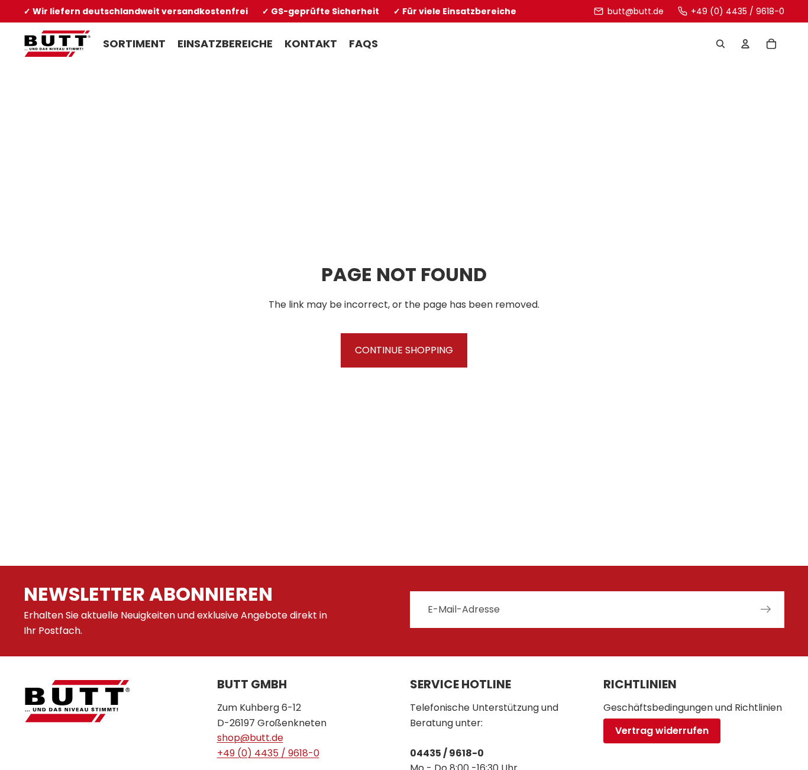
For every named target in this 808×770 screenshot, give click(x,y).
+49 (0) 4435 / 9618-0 (737, 11)
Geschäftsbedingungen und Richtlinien (692, 707)
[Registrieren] (766, 609)
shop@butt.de (250, 738)
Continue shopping (404, 350)
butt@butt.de (635, 11)
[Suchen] (720, 44)
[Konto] (745, 44)
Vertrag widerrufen (662, 730)
